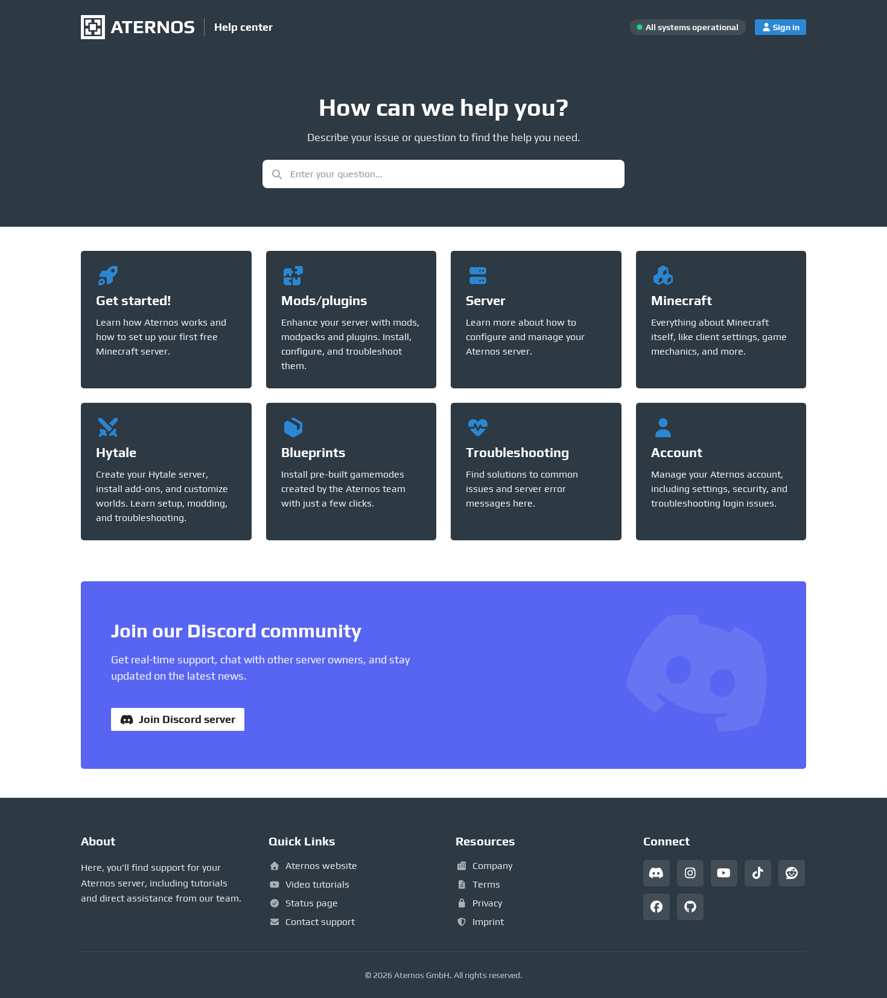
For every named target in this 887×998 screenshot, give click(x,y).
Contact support (320, 921)
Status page (311, 903)
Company (492, 865)
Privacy (487, 903)
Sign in (786, 27)
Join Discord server (187, 719)
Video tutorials (317, 884)
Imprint (488, 921)
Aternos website (321, 865)
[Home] (137, 27)
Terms (486, 884)
